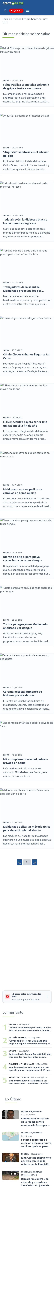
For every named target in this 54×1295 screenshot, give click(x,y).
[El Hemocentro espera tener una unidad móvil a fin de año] (27, 398)
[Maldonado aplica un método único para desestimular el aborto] (27, 803)
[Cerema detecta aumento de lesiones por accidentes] (27, 668)
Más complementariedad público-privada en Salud (25, 761)
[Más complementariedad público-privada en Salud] (27, 736)
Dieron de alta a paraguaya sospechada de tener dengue (22, 558)
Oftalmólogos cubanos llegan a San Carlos (26, 356)
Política (25, 1154)
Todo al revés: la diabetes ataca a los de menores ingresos (25, 221)
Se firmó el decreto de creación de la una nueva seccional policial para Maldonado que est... (36, 1143)
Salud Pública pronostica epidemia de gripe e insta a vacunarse (26, 86)
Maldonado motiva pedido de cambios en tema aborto (22, 491)
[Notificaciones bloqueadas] (5, 10)
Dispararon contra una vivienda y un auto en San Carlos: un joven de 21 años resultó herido (35, 1182)
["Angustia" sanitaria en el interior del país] (27, 129)
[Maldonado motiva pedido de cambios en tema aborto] (27, 466)
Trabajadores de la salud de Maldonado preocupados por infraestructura (22, 289)
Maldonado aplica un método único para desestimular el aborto (26, 828)
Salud (6, 80)
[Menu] (28, 11)
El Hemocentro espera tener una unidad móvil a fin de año (25, 423)
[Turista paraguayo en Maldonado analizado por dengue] (27, 601)
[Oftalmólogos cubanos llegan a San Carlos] (27, 331)
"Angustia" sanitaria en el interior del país (26, 153)
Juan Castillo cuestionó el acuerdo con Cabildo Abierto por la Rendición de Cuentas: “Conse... (36, 1161)
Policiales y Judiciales (31, 1112)
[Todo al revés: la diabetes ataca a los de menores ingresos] (27, 196)
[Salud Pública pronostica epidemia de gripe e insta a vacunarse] (27, 61)
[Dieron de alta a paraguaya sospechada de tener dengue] (27, 533)
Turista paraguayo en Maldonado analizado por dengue (25, 626)
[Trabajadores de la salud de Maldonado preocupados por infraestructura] (27, 264)
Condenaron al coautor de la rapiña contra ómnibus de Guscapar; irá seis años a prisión (35, 1122)
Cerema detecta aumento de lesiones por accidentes (22, 693)
